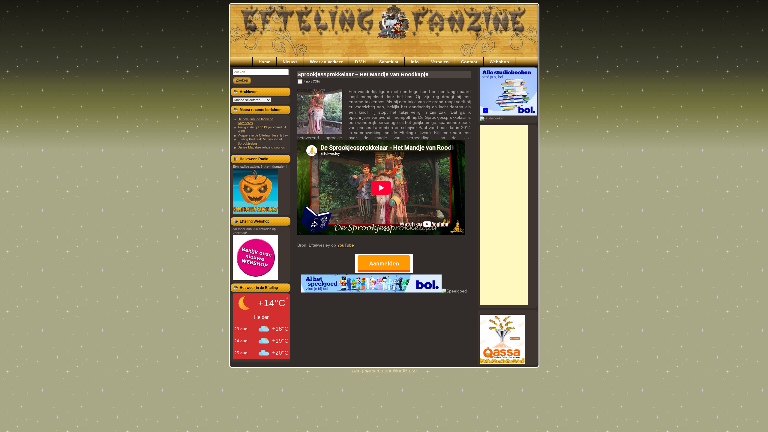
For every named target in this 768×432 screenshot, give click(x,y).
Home (264, 61)
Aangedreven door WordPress (384, 370)
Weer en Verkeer (326, 61)
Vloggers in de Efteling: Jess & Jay (263, 135)
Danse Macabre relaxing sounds (261, 147)
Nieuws (290, 61)
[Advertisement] (504, 215)
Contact (469, 61)
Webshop (499, 61)
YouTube (345, 245)
